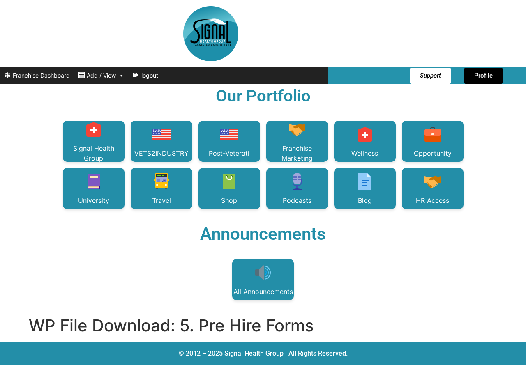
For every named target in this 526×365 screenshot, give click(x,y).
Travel (161, 200)
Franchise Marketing (297, 153)
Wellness (364, 153)
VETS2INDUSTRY (161, 153)
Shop (229, 200)
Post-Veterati (229, 153)
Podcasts (297, 200)
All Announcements (263, 291)
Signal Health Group (93, 153)
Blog (365, 200)
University (93, 200)
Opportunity (433, 153)
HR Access (432, 200)
